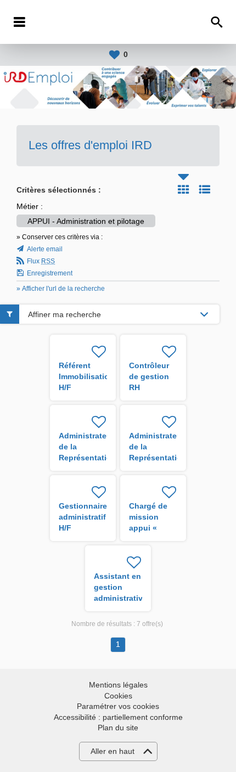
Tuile (183, 189)
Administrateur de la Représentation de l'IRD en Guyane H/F (158, 457)
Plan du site (118, 727)
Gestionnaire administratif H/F (83, 516)
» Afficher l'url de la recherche (60, 288)
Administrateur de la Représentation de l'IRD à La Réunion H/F (87, 457)
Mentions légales (118, 684)
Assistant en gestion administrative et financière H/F (120, 598)
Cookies (118, 695)
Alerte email (45, 249)
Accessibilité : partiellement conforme (118, 717)
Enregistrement (49, 273)
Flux (41, 261)
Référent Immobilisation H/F (86, 376)
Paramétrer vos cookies (118, 706)
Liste (204, 189)
